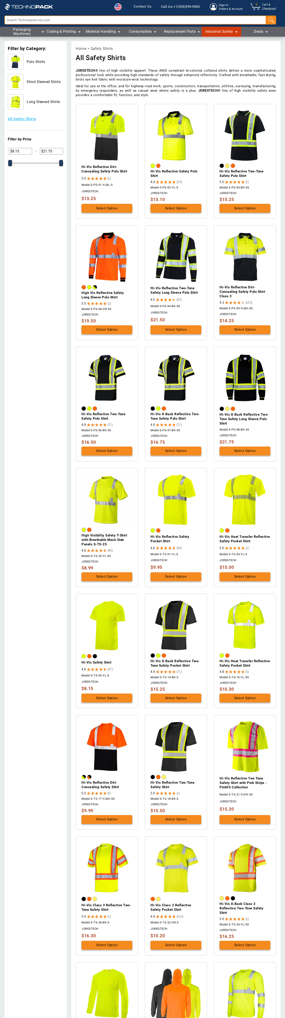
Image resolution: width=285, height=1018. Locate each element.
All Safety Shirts (22, 119)
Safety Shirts (102, 48)
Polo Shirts (36, 62)
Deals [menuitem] (258, 31)
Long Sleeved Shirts (43, 102)
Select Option (107, 208)
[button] (118, 7)
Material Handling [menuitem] (101, 31)
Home (81, 48)
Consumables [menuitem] (140, 31)
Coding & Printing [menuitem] (61, 31)
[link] (142, 6)
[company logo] (28, 6)
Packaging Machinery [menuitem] (22, 31)
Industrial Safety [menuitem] (219, 31)
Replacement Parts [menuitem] (180, 31)
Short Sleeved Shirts (44, 82)
